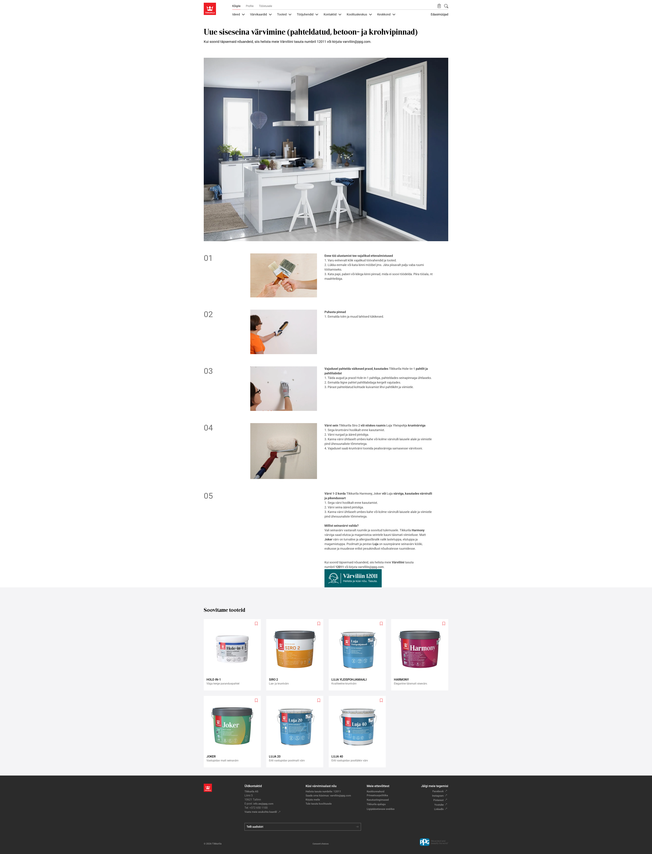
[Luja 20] (296, 731)
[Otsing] (446, 6)
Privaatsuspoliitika (377, 795)
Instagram (438, 795)
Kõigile (236, 6)
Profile (249, 6)
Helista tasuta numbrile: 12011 (323, 791)
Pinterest (438, 800)
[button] (439, 6)
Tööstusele (265, 6)
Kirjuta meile (313, 799)
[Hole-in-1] (233, 655)
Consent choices (321, 843)
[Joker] (233, 731)
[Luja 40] (358, 731)
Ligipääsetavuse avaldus (381, 809)
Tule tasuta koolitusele (319, 803)
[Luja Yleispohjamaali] (358, 655)
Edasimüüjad (439, 14)
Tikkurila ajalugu (376, 804)
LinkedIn (439, 809)
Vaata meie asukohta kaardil (260, 811)
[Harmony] (421, 655)
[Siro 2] (296, 655)
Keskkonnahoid (375, 791)
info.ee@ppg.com (263, 803)
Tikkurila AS (251, 791)
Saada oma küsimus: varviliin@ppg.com (328, 795)
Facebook (438, 791)
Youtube (439, 804)
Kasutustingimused (378, 799)
